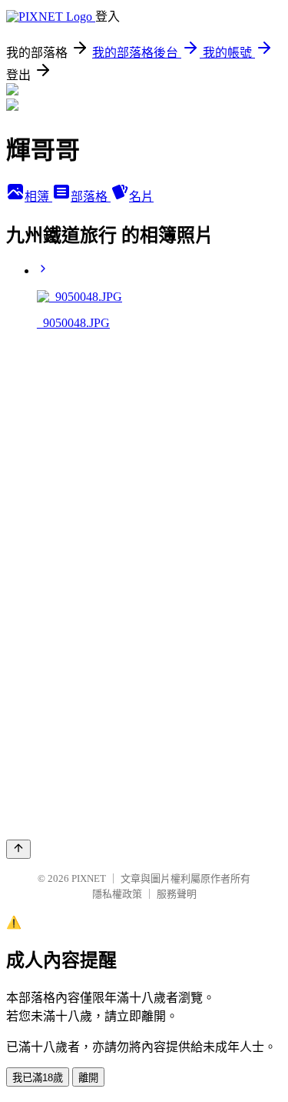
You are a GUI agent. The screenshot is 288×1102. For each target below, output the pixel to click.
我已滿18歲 (37, 1078)
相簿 (38, 196)
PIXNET (88, 878)
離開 (88, 1078)
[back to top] (18, 849)
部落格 (91, 196)
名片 (141, 196)
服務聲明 (177, 894)
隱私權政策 (117, 894)
